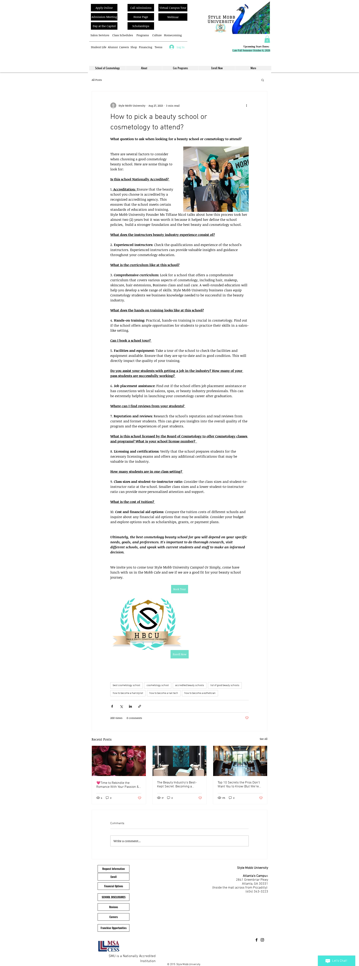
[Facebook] (256, 940)
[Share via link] (139, 706)
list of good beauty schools (224, 685)
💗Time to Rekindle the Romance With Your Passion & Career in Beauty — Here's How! (117, 785)
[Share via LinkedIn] (130, 706)
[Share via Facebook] (112, 706)
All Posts (97, 80)
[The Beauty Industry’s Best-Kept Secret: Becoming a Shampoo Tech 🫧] (180, 761)
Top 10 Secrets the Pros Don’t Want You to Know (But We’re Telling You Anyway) (239, 785)
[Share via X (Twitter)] (121, 706)
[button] (267, 39)
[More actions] (246, 105)
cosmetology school (158, 685)
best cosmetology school (126, 685)
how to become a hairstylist (128, 693)
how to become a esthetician (200, 693)
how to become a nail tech (163, 693)
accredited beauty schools (189, 685)
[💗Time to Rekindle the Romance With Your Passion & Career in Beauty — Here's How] (119, 761)
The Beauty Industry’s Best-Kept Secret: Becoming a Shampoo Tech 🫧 (177, 785)
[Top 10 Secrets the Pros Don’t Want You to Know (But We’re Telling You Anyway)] (240, 761)
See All (263, 739)
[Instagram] (262, 940)
